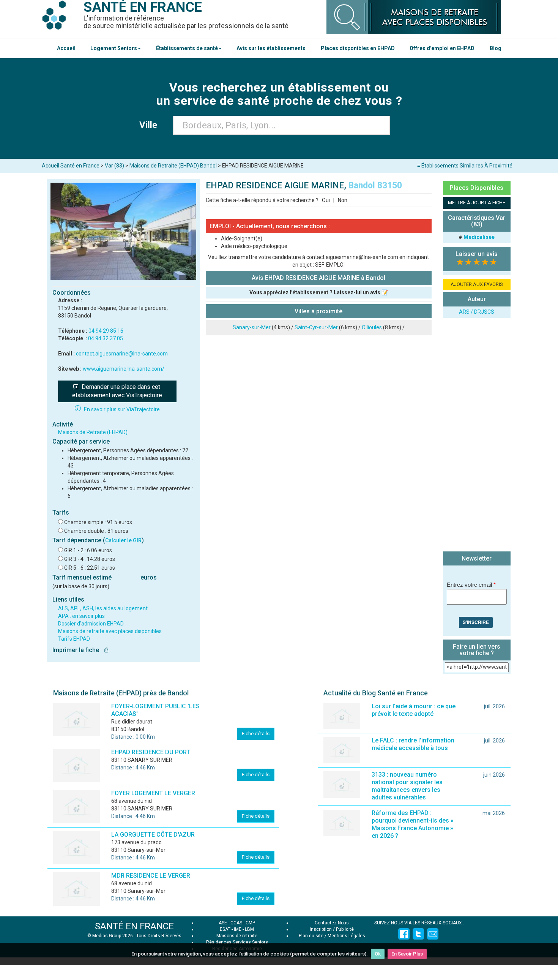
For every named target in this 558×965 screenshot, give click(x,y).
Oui (326, 200)
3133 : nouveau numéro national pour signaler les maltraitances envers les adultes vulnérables (407, 786)
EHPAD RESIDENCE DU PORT (150, 752)
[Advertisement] (477, 436)
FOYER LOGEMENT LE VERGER (153, 793)
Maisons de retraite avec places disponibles (110, 631)
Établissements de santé (187, 48)
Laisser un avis (477, 253)
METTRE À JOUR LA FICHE (476, 202)
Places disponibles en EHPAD (358, 48)
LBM (249, 929)
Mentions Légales (346, 935)
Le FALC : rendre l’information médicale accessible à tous (413, 744)
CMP (250, 923)
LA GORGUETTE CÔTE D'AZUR (153, 834)
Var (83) (114, 166)
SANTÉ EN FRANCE (134, 926)
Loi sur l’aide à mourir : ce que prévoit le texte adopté (414, 710)
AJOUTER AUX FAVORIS (477, 284)
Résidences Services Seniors (237, 942)
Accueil (66, 48)
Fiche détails (256, 733)
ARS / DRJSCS (476, 312)
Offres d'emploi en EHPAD (442, 48)
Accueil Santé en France (70, 166)
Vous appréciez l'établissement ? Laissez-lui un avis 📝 (318, 292)
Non (342, 200)
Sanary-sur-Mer (252, 327)
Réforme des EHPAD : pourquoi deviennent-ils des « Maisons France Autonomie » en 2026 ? (413, 824)
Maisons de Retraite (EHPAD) (93, 432)
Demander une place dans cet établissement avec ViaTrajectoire (117, 391)
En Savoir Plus (407, 954)
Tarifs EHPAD (74, 639)
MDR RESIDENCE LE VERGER (150, 875)
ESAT (225, 929)
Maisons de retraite (236, 935)
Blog (495, 48)
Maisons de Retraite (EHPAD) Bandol (173, 166)
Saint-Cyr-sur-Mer (316, 327)
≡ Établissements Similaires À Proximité (464, 166)
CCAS (236, 923)
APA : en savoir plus (81, 616)
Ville (150, 125)
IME (237, 929)
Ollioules (372, 327)
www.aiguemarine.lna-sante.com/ (123, 369)
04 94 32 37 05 (105, 338)
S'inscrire (476, 622)
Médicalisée (479, 237)
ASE (223, 923)
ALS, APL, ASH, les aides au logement (103, 608)
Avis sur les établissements (271, 48)
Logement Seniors (113, 48)
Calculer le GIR (123, 540)
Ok (378, 954)
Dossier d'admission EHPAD (91, 624)
